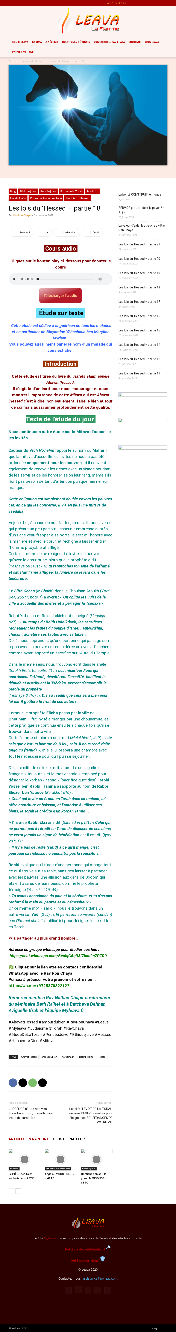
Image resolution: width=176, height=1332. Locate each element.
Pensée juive (48, 191)
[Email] (42, 1082)
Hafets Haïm (18, 198)
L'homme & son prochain (46, 198)
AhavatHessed (29, 1056)
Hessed (102, 1056)
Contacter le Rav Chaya (109, 41)
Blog (13, 191)
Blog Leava (151, 41)
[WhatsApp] (32, 1082)
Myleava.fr (51, 1238)
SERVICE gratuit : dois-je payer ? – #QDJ (141, 210)
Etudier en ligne (22, 52)
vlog (154, 1328)
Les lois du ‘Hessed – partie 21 (139, 244)
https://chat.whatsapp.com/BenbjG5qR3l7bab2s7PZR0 (58, 955)
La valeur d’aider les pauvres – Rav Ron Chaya (141, 228)
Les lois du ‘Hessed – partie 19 (139, 273)
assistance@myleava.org (100, 1278)
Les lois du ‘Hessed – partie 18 (139, 287)
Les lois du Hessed (33, 61)
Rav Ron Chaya (22, 215)
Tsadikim (92, 191)
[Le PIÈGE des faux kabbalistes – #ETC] (24, 1159)
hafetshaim (68, 1056)
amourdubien (49, 1056)
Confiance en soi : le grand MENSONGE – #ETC (93, 1178)
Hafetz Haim (86, 1056)
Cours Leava (20, 41)
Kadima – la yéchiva (45, 41)
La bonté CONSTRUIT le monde (139, 194)
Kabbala (14, 1168)
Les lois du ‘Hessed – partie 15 (139, 330)
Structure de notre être (58, 1168)
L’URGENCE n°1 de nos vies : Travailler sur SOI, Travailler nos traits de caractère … (31, 1113)
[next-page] (18, 1191)
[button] (171, 42)
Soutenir (135, 41)
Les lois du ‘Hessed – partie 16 (139, 316)
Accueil (13, 61)
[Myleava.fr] (88, 21)
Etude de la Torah (71, 191)
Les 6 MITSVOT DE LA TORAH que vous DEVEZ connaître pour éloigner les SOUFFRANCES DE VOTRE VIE (90, 1115)
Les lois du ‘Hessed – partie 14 (139, 344)
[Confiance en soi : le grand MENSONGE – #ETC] (96, 1159)
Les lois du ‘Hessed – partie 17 (139, 301)
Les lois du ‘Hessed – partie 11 (139, 373)
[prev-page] (11, 1191)
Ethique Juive (28, 191)
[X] (157, 3)
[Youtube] (164, 3)
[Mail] (150, 3)
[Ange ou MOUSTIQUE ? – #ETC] (60, 1159)
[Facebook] (136, 3)
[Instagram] (143, 3)
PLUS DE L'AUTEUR (69, 1139)
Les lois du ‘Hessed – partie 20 (139, 258)
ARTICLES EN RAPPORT (29, 1139)
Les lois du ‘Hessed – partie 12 (139, 359)
